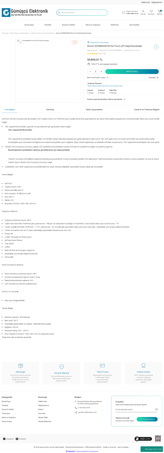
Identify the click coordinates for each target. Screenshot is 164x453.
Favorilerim (151, 14)
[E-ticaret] (81, 451)
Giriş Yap (143, 14)
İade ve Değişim (123, 447)
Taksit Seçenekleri (94, 109)
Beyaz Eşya (6, 401)
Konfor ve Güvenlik (10, 291)
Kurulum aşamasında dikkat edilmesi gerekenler (104, 99)
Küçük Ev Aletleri (8, 409)
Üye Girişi (41, 413)
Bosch (94, 50)
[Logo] (25, 12)
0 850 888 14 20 (132, 13)
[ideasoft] (70, 451)
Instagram (10, 439)
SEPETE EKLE (132, 71)
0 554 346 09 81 (84, 408)
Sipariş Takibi (43, 417)
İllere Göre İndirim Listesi (96, 77)
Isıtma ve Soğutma (9, 417)
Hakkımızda (145, 2)
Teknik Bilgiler (7, 308)
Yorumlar (50, 109)
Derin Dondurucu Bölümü (12, 264)
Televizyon (6, 413)
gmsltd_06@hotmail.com (87, 412)
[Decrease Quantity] (90, 71)
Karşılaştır (152, 77)
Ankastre (5, 405)
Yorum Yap (102, 53)
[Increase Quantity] (101, 71)
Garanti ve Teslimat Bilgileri (146, 109)
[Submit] (156, 409)
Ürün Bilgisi (10, 109)
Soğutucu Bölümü (9, 211)
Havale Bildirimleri (44, 421)
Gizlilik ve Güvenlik (109, 447)
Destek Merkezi (149, 419)
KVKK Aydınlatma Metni (93, 447)
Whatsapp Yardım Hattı (153, 449)
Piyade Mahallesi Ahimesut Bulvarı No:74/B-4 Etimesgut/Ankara (89, 402)
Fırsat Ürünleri (7, 421)
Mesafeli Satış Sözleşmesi (75, 447)
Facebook (22, 439)
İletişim (40, 409)
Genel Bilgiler (7, 174)
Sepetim (159, 14)
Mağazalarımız (157, 2)
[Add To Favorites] (20, 42)
